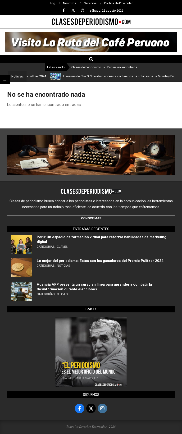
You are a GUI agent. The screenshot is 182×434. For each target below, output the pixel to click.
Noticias (63, 265)
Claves (62, 246)
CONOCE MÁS (91, 218)
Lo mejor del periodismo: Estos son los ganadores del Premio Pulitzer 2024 (100, 261)
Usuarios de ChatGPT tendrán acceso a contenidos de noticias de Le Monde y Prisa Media (117, 76)
